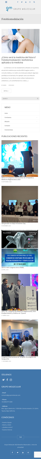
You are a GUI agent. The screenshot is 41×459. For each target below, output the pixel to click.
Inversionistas (9, 130)
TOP (20, 437)
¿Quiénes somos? (7, 427)
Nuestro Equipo (7, 422)
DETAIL (6, 91)
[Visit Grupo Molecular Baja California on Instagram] (11, 380)
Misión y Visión (6, 425)
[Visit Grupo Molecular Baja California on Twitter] (3, 380)
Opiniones (11, 85)
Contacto (7, 126)
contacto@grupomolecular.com (10, 395)
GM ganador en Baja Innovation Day (13, 223)
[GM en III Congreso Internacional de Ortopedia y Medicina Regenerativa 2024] (19, 158)
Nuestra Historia (7, 430)
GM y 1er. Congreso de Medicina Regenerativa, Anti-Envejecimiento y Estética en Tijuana (18, 312)
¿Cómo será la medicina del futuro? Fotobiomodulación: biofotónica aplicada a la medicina (18, 60)
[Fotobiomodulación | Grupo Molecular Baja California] (20, 9)
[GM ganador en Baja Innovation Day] (19, 204)
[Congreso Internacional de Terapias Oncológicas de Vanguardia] (19, 338)
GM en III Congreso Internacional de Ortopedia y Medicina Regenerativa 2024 (17, 178)
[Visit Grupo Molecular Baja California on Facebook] (7, 380)
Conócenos (8, 117)
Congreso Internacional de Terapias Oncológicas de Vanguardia (18, 358)
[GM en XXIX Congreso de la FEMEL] (19, 248)
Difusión (7, 121)
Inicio (6, 113)
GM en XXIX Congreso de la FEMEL (12, 267)
